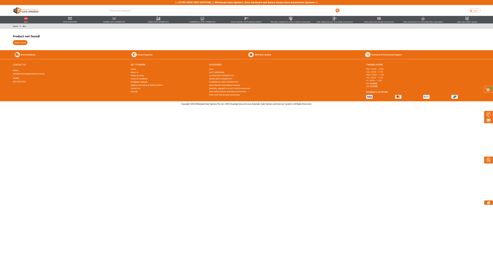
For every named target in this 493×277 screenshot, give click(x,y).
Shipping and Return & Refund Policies (147, 85)
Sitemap (134, 91)
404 (24, 26)
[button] (337, 10)
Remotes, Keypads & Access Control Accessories (229, 88)
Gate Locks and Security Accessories (224, 94)
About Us (135, 72)
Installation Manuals (139, 82)
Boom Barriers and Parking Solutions (224, 85)
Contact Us (135, 88)
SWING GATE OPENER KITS (220, 78)
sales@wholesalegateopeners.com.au (28, 73)
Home (15, 26)
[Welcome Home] (488, 202)
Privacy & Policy (137, 75)
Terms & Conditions (139, 78)
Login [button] (475, 10)
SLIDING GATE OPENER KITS (221, 75)
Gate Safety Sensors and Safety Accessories (227, 91)
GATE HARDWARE (216, 72)
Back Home (20, 42)
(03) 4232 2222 (19, 81)
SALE (211, 69)
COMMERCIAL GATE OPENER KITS (223, 82)
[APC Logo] (26, 10)
